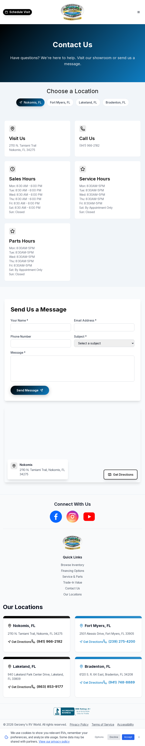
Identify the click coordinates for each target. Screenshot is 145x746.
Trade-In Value (72, 582)
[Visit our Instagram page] (72, 517)
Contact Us (72, 588)
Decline (114, 737)
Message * (18, 352)
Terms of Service (103, 724)
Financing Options (72, 571)
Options (99, 737)
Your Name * (19, 320)
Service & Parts (72, 576)
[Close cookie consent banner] (138, 737)
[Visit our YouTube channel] (89, 517)
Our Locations (72, 594)
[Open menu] (138, 12)
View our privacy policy (54, 741)
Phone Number (21, 336)
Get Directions (123, 474)
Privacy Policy (79, 724)
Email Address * (85, 320)
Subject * (80, 336)
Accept (128, 737)
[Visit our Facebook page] (56, 517)
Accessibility (125, 724)
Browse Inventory (72, 565)
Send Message (28, 390)
